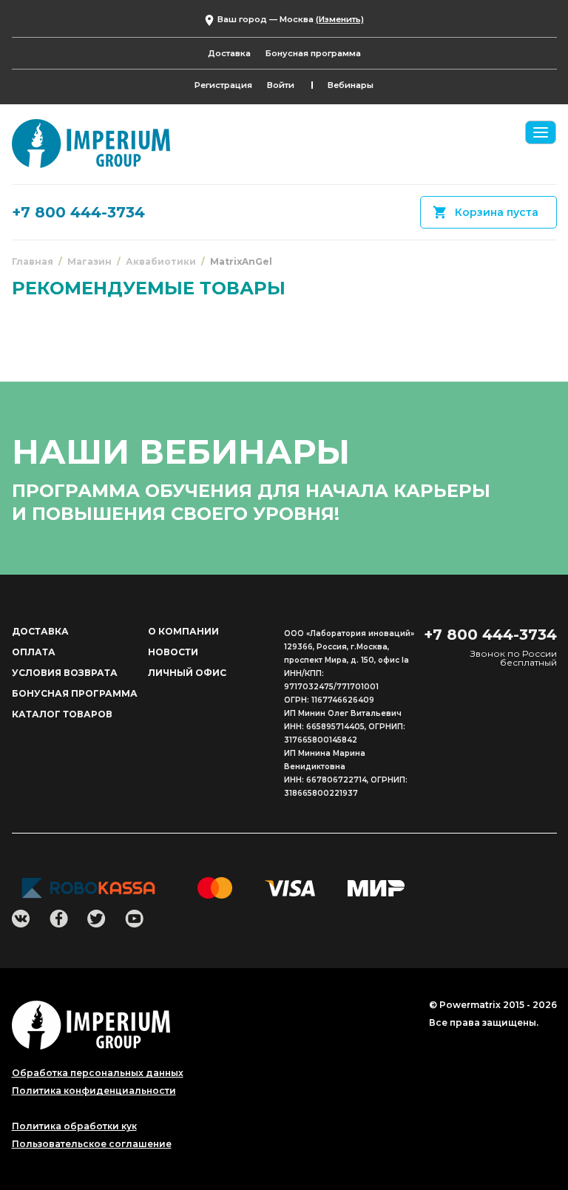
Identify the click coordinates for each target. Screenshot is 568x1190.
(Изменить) (340, 19)
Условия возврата (65, 672)
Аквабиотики (161, 261)
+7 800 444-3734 (78, 212)
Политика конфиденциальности (94, 1090)
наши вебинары (181, 451)
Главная (32, 261)
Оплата (33, 651)
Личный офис (187, 672)
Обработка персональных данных (97, 1073)
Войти (280, 85)
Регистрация (223, 85)
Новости (173, 651)
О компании (183, 631)
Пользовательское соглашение (92, 1144)
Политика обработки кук (74, 1126)
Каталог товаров (62, 714)
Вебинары (350, 85)
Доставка (229, 53)
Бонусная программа (313, 53)
